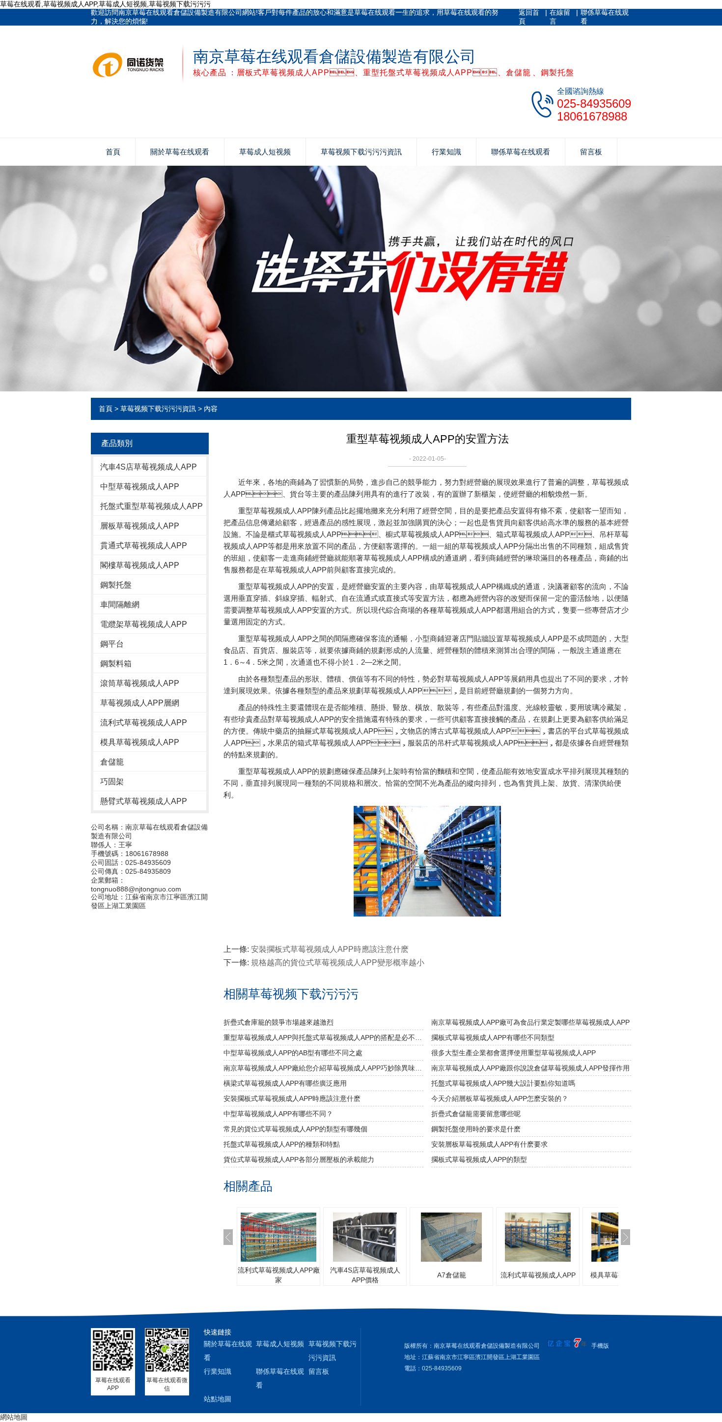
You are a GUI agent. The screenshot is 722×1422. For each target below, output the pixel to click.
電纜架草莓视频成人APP (143, 624)
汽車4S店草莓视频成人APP (148, 467)
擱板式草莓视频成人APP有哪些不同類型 (493, 1037)
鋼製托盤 (116, 585)
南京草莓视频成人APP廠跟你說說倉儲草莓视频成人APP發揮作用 (530, 1068)
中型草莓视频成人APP (139, 486)
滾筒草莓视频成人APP (139, 683)
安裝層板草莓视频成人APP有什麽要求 (489, 1144)
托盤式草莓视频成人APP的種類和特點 (281, 1144)
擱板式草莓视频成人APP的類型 (479, 1159)
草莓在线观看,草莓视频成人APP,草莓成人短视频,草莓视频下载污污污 (105, 4)
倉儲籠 (112, 762)
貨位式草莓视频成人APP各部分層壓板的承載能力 (298, 1159)
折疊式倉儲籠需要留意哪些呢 (476, 1114)
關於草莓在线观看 (179, 152)
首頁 (113, 152)
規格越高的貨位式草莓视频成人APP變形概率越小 (337, 962)
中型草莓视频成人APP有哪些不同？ (278, 1114)
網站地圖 (14, 1417)
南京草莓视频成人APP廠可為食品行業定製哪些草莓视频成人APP (530, 1022)
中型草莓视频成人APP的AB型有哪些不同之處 (292, 1053)
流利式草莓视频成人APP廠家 (279, 1275)
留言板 (591, 152)
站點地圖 (217, 1399)
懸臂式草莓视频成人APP (143, 801)
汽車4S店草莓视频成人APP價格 (365, 1275)
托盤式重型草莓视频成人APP (151, 506)
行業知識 (446, 152)
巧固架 (112, 781)
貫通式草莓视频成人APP (143, 545)
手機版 (600, 1345)
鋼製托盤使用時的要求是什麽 (476, 1129)
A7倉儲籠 (451, 1275)
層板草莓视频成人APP (139, 526)
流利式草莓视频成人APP (143, 722)
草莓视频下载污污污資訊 (361, 152)
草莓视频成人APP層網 (139, 703)
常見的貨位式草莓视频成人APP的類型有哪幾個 (295, 1129)
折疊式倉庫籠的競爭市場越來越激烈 (278, 1022)
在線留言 (560, 16)
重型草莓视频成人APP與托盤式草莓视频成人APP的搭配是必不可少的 (323, 1037)
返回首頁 (529, 16)
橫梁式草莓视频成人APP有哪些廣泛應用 (285, 1083)
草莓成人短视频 (265, 152)
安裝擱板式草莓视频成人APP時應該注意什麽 (330, 949)
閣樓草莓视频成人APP (139, 565)
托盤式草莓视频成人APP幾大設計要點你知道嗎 (503, 1083)
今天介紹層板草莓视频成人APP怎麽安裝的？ (499, 1098)
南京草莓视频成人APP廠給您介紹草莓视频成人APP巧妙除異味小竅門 (323, 1068)
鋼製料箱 (116, 663)
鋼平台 (112, 644)
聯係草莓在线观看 (605, 16)
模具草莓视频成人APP (139, 742)
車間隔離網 (119, 604)
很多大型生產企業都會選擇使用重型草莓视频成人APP (513, 1053)
